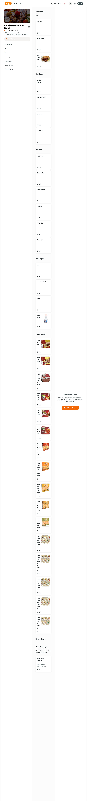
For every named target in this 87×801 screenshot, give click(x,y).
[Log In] (70, 3)
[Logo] (9, 3)
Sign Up (80, 3)
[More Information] (29, 26)
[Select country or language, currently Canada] (64, 3)
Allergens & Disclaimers (21, 34)
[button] (17, 45)
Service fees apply (9, 34)
